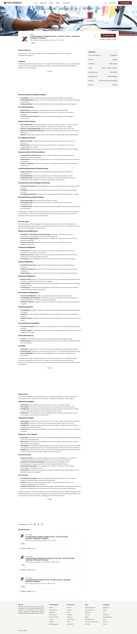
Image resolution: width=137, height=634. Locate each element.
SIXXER (32, 34)
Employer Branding (53, 617)
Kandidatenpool (53, 614)
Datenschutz (106, 614)
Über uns (105, 610)
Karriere (87, 617)
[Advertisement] (49, 82)
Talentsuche (43, 3)
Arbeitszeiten (70, 624)
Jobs (36, 3)
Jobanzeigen (52, 612)
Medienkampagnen (53, 624)
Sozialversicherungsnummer (91, 621)
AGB (104, 619)
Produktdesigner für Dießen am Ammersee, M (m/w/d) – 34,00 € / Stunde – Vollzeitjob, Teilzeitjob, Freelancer (50, 559)
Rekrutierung (88, 612)
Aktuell (51, 3)
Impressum (105, 621)
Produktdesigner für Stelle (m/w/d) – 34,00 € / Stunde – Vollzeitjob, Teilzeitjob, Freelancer (48, 580)
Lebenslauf (69, 614)
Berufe (58, 3)
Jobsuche (69, 610)
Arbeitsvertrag (70, 619)
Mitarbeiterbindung (89, 619)
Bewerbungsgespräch (90, 607)
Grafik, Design (28, 534)
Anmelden (113, 3)
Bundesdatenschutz (107, 617)
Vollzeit (33, 43)
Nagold (115, 59)
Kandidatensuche (53, 610)
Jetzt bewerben (109, 35)
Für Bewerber (66, 3)
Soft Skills (87, 614)
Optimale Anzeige (89, 610)
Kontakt (105, 624)
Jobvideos (51, 619)
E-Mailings (51, 621)
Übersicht (51, 607)
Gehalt (68, 621)
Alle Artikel (87, 624)
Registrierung (106, 607)
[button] (105, 3)
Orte (104, 612)
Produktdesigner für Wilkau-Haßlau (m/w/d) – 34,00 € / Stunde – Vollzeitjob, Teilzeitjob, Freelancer (47, 537)
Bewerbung (69, 617)
